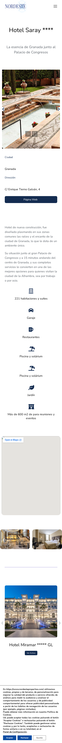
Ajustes (39, 738)
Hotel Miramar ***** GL (31, 645)
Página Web (30, 199)
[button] (55, 6)
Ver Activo (31, 653)
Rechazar (25, 738)
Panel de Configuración (15, 732)
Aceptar (9, 738)
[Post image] (31, 611)
